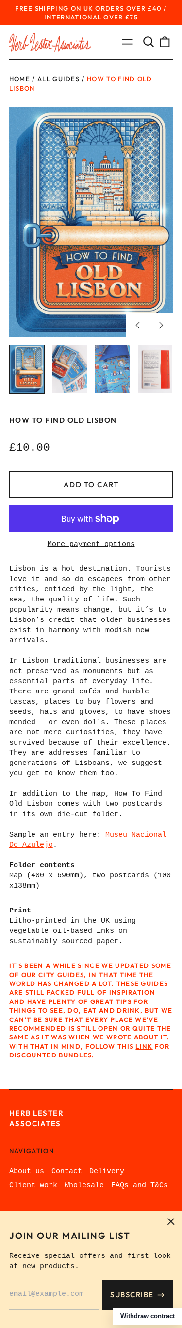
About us (26, 1171)
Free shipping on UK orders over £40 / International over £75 (91, 12)
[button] (148, 42)
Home (19, 79)
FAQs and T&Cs (139, 1186)
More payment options (91, 544)
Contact (66, 1171)
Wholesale (84, 1186)
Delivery (106, 1171)
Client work (33, 1186)
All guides (58, 79)
